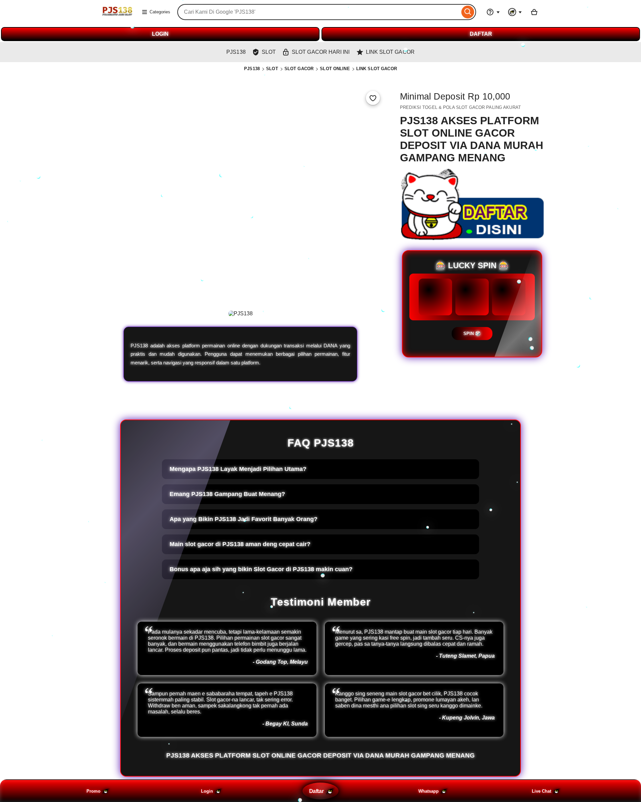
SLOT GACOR (298, 68)
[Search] (468, 12)
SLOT (272, 68)
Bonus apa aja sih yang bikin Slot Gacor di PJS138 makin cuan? (261, 569)
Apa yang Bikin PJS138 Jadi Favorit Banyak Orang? (243, 519)
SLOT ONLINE (335, 68)
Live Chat (541, 791)
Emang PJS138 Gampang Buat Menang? (227, 494)
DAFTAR (481, 34)
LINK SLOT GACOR (376, 68)
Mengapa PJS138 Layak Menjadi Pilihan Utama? (238, 469)
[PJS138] (117, 16)
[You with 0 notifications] (515, 12)
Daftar (316, 791)
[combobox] (318, 12)
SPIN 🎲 (472, 333)
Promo (93, 791)
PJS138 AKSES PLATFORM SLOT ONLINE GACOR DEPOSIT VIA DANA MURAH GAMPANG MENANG (320, 755)
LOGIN (160, 34)
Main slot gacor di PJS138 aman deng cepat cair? (240, 544)
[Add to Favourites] (373, 98)
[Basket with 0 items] (534, 12)
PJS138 (252, 68)
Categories (160, 11)
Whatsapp (428, 791)
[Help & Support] (493, 12)
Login (207, 791)
